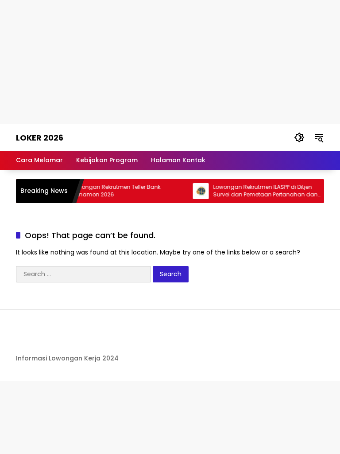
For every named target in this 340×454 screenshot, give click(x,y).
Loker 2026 (39, 137)
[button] (299, 137)
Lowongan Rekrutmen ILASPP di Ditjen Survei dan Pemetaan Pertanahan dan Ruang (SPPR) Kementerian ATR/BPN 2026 (264, 191)
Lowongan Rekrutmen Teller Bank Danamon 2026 (112, 191)
